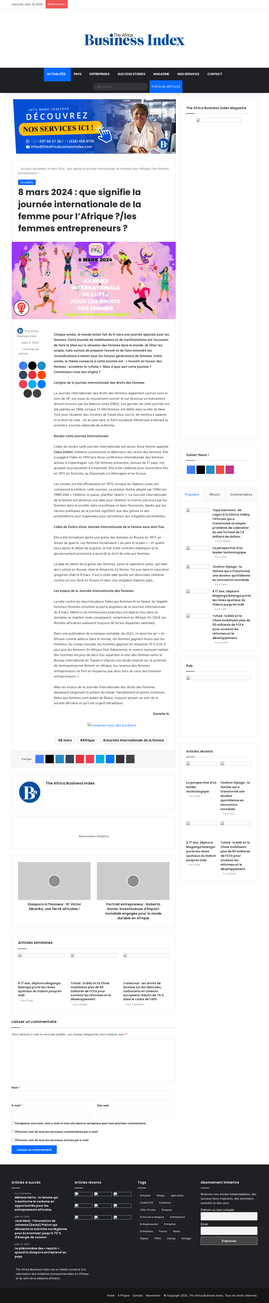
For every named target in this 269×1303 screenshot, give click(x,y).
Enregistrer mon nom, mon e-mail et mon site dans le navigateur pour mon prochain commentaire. (80, 1123)
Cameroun (165, 1202)
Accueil (25, 168)
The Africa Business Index (70, 783)
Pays (77, 74)
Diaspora (166, 1209)
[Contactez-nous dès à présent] (111, 726)
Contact (214, 74)
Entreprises (99, 74)
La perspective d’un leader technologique (229, 550)
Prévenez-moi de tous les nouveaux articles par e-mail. (52, 1140)
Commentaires (241, 494)
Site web (103, 1105)
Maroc (177, 1231)
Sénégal (186, 1238)
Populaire (192, 494)
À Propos (124, 1295)
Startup (171, 1238)
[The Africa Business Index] (134, 38)
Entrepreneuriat (149, 1224)
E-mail (17, 1105)
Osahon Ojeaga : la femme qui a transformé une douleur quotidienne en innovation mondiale (231, 573)
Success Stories (131, 74)
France (163, 1231)
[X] (58, 790)
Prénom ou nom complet (217, 1210)
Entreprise (170, 1224)
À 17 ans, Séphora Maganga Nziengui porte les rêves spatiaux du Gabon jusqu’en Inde (40, 989)
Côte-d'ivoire (148, 1209)
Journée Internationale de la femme (134, 740)
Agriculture (177, 1195)
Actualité (145, 1195)
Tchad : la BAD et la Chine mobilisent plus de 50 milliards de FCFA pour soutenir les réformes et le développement (91, 991)
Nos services (188, 74)
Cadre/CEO (146, 1202)
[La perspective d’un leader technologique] (197, 554)
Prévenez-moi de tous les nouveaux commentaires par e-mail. (57, 1131)
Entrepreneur (177, 1216)
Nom (16, 1087)
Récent (215, 494)
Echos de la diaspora (152, 1216)
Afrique (88, 740)
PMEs (157, 1238)
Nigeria (144, 1238)
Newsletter (153, 1295)
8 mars (66, 740)
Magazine (161, 74)
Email (204, 1224)
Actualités (56, 74)
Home (111, 1295)
